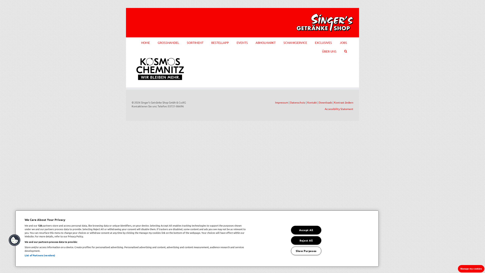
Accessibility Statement (339, 109)
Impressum (281, 102)
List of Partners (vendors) (40, 255)
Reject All (306, 240)
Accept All (306, 230)
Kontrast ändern (343, 102)
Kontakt (312, 102)
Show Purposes (306, 251)
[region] (197, 238)
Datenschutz (297, 102)
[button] (346, 50)
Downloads (325, 102)
